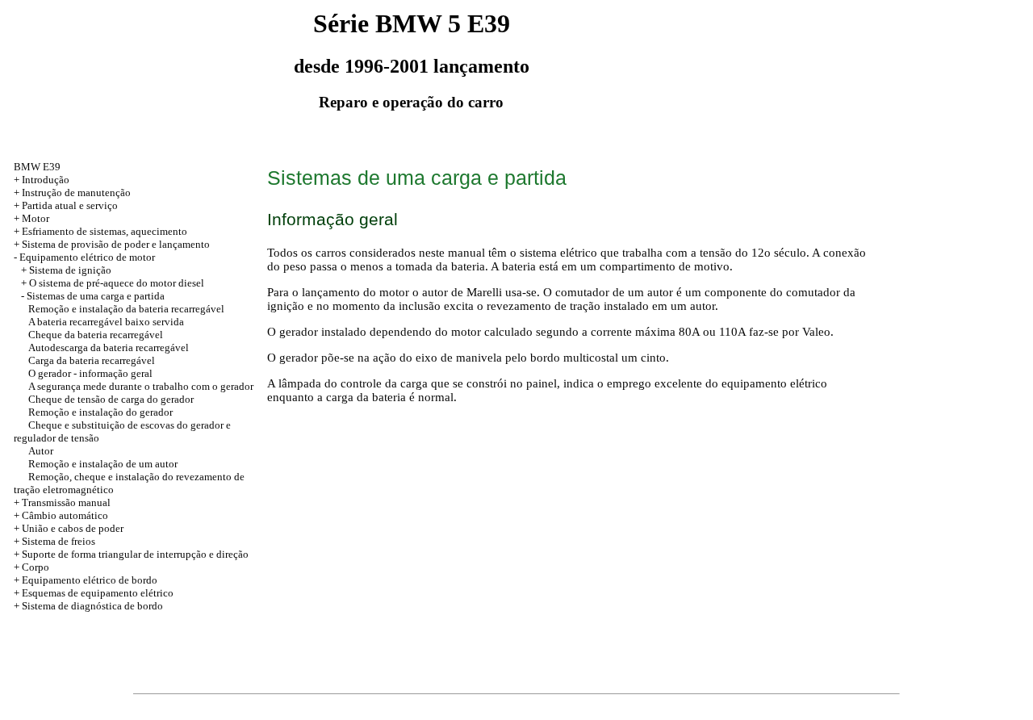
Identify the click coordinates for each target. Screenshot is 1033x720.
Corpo (35, 567)
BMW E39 (37, 167)
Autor (40, 451)
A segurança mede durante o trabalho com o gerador (140, 386)
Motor (35, 218)
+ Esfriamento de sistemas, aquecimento (100, 231)
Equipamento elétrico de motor (87, 257)
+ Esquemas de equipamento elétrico (94, 593)
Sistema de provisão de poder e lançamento (116, 244)
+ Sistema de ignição (66, 270)
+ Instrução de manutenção (72, 192)
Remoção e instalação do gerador (100, 412)
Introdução (45, 180)
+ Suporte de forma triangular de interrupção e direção (131, 554)
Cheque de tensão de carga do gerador (111, 399)
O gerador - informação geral (90, 373)
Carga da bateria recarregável (91, 360)
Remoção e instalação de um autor (103, 464)
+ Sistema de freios (54, 541)
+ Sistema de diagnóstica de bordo (88, 606)
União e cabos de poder (72, 528)
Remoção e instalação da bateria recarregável (126, 309)
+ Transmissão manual (62, 502)
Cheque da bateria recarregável (95, 335)
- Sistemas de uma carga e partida (93, 296)
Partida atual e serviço (70, 205)
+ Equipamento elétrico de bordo (85, 580)
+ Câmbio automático (61, 515)
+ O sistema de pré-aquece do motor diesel (112, 283)
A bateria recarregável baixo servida (106, 322)
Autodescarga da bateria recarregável (108, 347)
